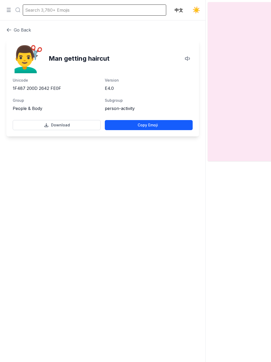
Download (60, 125)
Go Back (22, 30)
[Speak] (188, 58)
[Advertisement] (102, 161)
